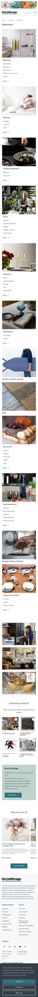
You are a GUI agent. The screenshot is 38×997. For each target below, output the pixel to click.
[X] (9, 946)
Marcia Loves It (7, 924)
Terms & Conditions (25, 932)
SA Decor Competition (26, 926)
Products (5, 912)
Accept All (19, 981)
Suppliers (5, 909)
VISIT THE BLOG (19, 866)
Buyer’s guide (23, 912)
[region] (19, 980)
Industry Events (24, 929)
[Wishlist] (29, 12)
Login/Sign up (7, 930)
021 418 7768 (22, 951)
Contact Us (22, 915)
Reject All (19, 993)
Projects (4, 918)
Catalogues (6, 921)
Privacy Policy (23, 935)
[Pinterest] (25, 946)
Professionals (6, 915)
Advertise (22, 918)
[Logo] (13, 12)
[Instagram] (15, 946)
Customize (19, 987)
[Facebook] (4, 946)
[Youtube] (20, 946)
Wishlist (4, 927)
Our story (22, 909)
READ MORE (13, 795)
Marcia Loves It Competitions (24, 921)
